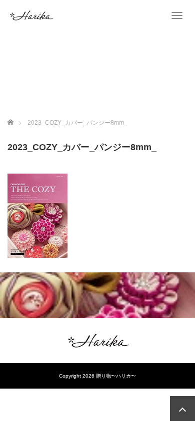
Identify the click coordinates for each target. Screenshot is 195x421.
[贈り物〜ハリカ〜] (31, 14)
